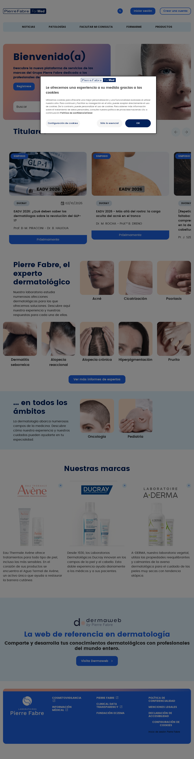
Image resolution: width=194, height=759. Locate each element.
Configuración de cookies (63, 123)
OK (138, 123)
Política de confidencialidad (76, 113)
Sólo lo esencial (109, 123)
